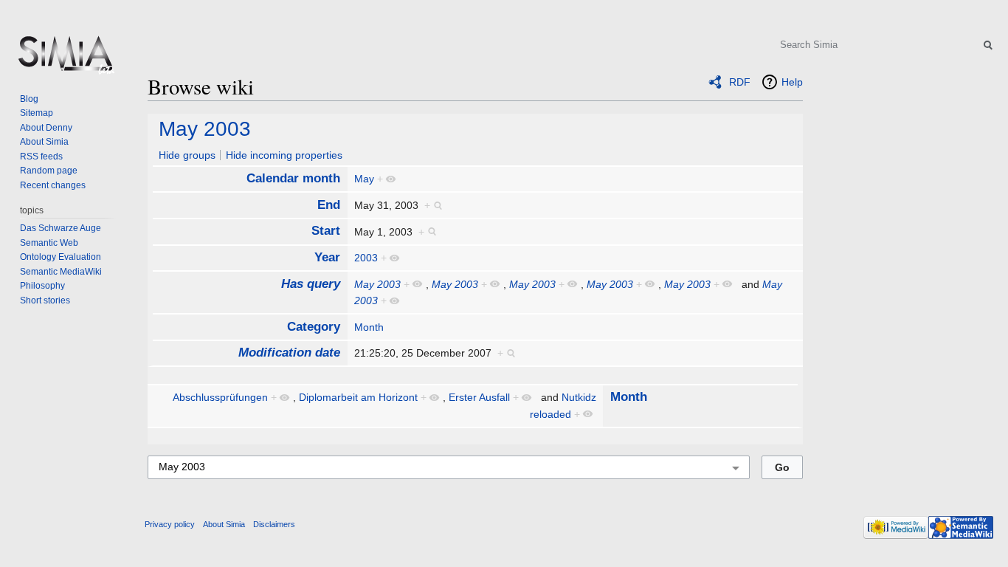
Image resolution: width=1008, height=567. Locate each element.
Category (313, 327)
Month (369, 327)
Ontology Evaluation (60, 257)
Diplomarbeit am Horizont (358, 397)
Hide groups (187, 155)
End (328, 205)
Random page (48, 170)
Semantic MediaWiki (61, 272)
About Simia (44, 142)
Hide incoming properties (284, 155)
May (364, 179)
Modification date (289, 353)
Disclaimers (274, 524)
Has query (310, 284)
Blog (29, 99)
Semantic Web (49, 243)
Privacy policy (170, 524)
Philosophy (42, 286)
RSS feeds (41, 156)
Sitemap (36, 113)
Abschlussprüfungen (220, 397)
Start (325, 231)
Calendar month (293, 178)
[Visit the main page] (65, 59)
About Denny (46, 128)
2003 (366, 258)
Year (327, 257)
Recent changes (53, 185)
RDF (739, 82)
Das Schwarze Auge (60, 228)
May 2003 (205, 128)
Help (792, 82)
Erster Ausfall (479, 397)
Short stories (45, 300)
